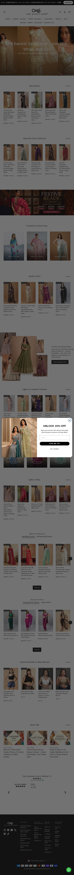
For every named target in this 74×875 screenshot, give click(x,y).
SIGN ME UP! (54, 443)
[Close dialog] (69, 420)
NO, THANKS (54, 449)
